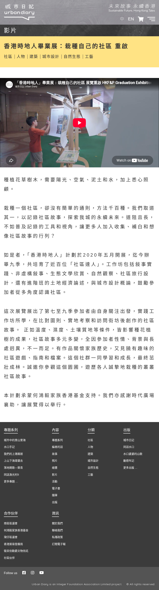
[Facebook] (24, 573)
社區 (8, 57)
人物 (21, 57)
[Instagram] (32, 573)
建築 (33, 57)
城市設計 (50, 57)
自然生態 (72, 57)
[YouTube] (41, 573)
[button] (151, 19)
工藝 (89, 57)
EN (131, 19)
